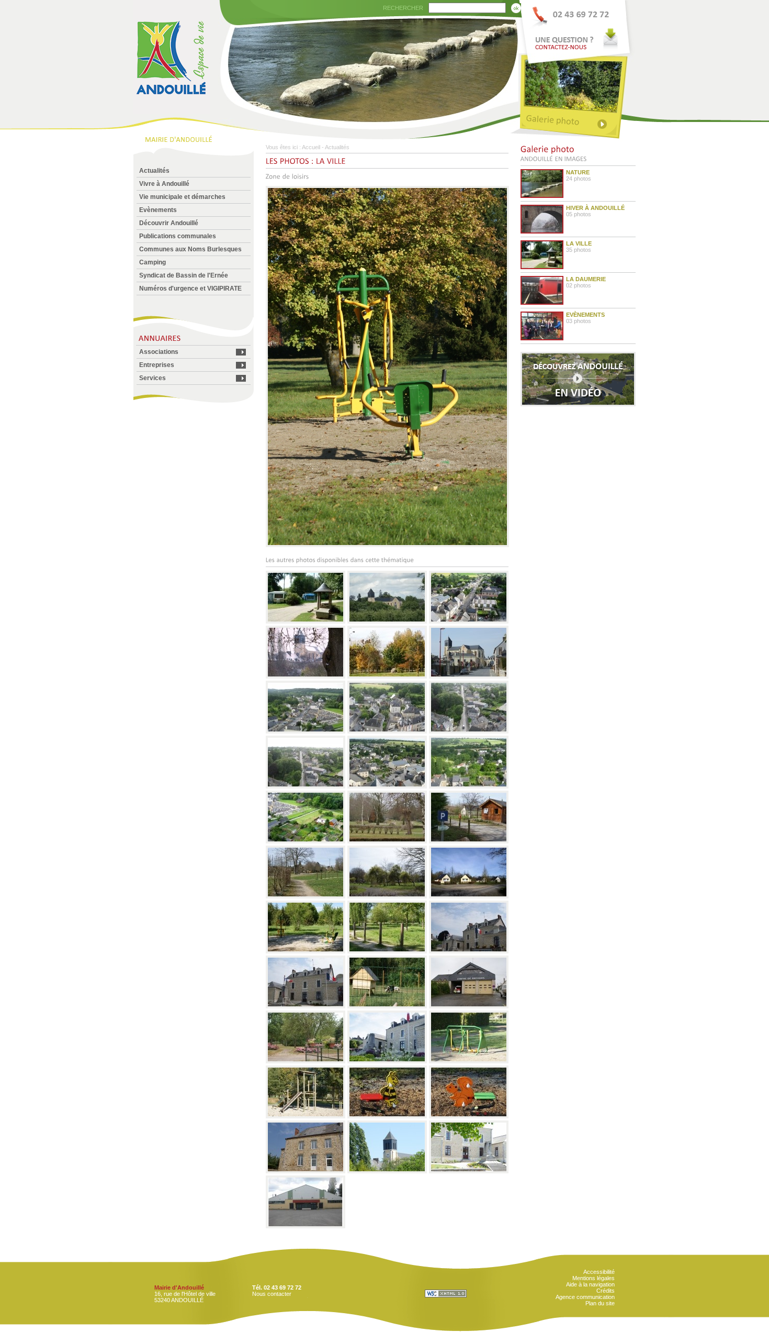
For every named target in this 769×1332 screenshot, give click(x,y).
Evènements (158, 210)
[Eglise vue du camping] (387, 1171)
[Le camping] (306, 621)
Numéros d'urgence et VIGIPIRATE (190, 288)
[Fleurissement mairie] (387, 1061)
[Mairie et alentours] (468, 621)
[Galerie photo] (577, 122)
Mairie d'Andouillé (179, 1287)
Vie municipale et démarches (182, 197)
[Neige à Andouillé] (306, 676)
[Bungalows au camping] (468, 896)
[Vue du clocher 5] (387, 786)
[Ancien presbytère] (306, 1171)
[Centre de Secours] (468, 1006)
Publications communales (177, 236)
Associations (158, 352)
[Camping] (387, 896)
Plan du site (600, 1303)
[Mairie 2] (306, 1006)
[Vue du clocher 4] (306, 786)
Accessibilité (599, 1272)
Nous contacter (271, 1294)
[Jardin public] (387, 841)
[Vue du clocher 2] (387, 731)
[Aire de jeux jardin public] (306, 896)
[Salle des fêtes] (306, 1226)
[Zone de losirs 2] (468, 1061)
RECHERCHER (403, 8)
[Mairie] (468, 951)
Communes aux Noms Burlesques (190, 249)
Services (152, 378)
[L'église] (387, 621)
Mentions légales (593, 1278)
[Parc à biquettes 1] (387, 1006)
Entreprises (156, 365)
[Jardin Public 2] (306, 1061)
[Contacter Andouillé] (577, 26)
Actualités (154, 170)
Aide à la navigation (590, 1284)
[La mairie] (468, 1171)
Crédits (605, 1290)
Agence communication (585, 1297)
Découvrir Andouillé (168, 223)
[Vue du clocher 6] (468, 786)
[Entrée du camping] (468, 841)
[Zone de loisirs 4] (387, 1116)
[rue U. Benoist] (468, 676)
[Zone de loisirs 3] (306, 1116)
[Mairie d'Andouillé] (171, 110)
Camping (152, 262)
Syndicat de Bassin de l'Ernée (183, 275)
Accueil (311, 147)
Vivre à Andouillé (164, 183)
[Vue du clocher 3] (468, 731)
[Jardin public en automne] (387, 676)
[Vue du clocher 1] (306, 731)
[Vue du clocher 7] (306, 841)
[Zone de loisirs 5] (468, 1116)
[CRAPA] (387, 951)
